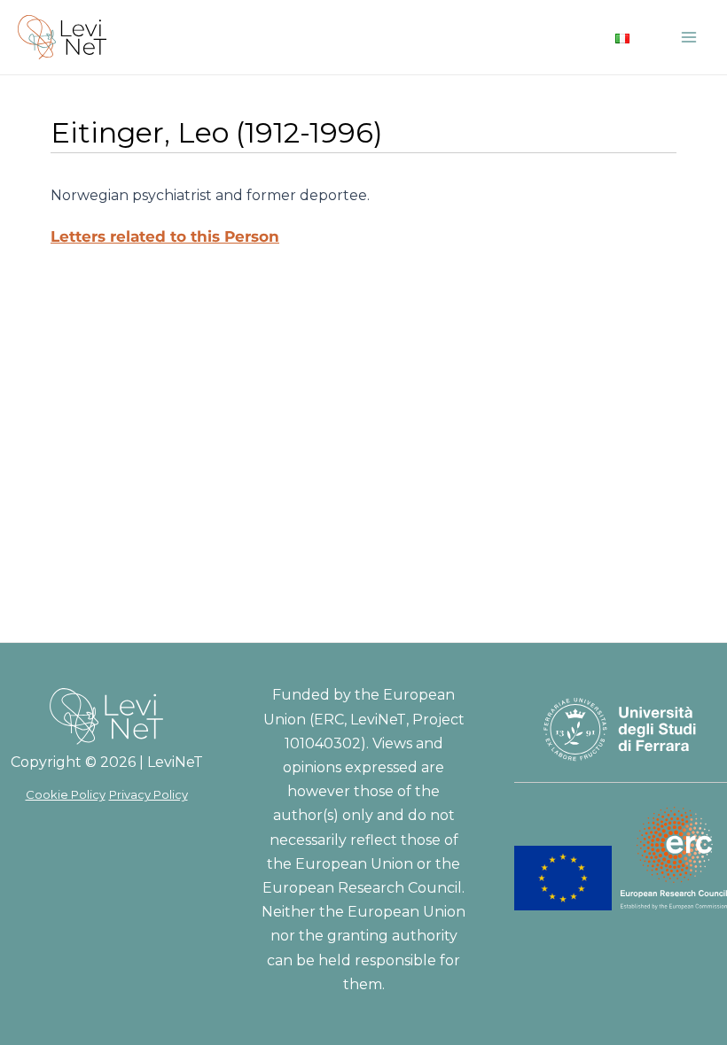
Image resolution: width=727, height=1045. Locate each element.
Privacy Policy (148, 794)
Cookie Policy (66, 794)
